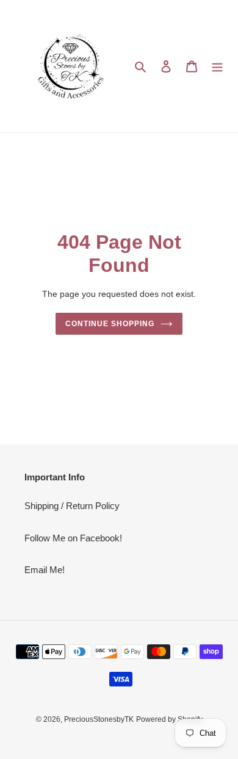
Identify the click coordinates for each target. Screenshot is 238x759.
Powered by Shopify (169, 719)
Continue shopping (109, 323)
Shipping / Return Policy (72, 506)
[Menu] (217, 66)
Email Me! (44, 570)
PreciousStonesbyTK (99, 719)
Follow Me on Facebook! (73, 538)
